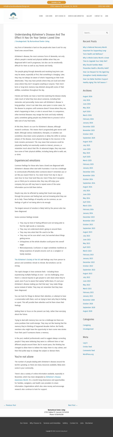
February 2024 (88, 209)
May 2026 (86, 108)
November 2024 (89, 176)
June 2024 (87, 194)
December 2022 (89, 262)
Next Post (73, 405)
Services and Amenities (52, 423)
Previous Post (10, 405)
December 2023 (89, 217)
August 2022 (87, 274)
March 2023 (87, 251)
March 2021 (87, 289)
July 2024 (86, 191)
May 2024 (86, 198)
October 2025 (88, 134)
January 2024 (88, 213)
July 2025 (86, 145)
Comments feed (89, 350)
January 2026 (88, 123)
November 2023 (89, 221)
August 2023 (87, 232)
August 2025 (87, 142)
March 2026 (87, 115)
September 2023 (89, 228)
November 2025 (89, 130)
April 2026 (86, 112)
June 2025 (87, 149)
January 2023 (88, 258)
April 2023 (86, 247)
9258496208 (59, 414)
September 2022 (89, 270)
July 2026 (86, 100)
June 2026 (87, 104)
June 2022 (87, 281)
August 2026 (87, 96)
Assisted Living (61, 431)
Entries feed (87, 347)
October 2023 (88, 225)
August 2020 (87, 311)
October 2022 (88, 266)
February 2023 (88, 255)
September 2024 (89, 183)
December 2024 (89, 172)
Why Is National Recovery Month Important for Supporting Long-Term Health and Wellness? (95, 50)
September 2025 (89, 138)
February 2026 (88, 119)
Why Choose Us (35, 423)
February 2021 (88, 292)
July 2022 (86, 277)
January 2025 (88, 168)
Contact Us (74, 423)
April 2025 (86, 157)
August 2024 (87, 187)
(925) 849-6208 (103, 6)
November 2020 (89, 300)
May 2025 (86, 153)
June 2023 (87, 240)
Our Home (24, 423)
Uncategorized (21, 41)
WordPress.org (88, 354)
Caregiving (87, 325)
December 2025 (89, 127)
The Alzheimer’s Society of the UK (27, 260)
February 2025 (88, 164)
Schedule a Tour (56, 2)
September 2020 (89, 307)
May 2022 (86, 285)
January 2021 (88, 296)
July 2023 (86, 236)
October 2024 (88, 179)
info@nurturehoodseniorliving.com (16, 6)
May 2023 (86, 243)
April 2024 (86, 202)
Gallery (65, 423)
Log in (85, 343)
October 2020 (88, 304)
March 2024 (87, 206)
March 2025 (87, 160)
